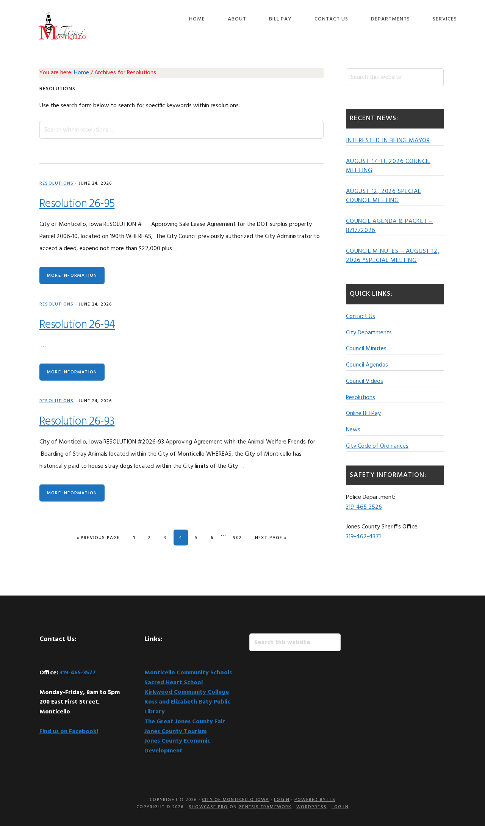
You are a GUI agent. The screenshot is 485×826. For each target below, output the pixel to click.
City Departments (369, 333)
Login (281, 800)
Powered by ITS (314, 800)
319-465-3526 (364, 507)
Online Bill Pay (363, 413)
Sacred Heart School (173, 683)
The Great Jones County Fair (184, 722)
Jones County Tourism (175, 732)
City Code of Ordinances (377, 446)
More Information (72, 275)
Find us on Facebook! (68, 732)
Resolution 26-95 (76, 204)
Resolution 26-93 (76, 421)
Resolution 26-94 (77, 325)
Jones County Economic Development (177, 746)
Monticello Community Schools (188, 673)
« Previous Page (98, 538)
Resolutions (56, 183)
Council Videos (364, 381)
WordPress (311, 807)
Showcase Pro (208, 807)
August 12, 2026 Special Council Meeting (383, 196)
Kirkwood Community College (186, 692)
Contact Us (360, 316)
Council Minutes (366, 349)
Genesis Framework (264, 807)
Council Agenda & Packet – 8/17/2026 (389, 225)
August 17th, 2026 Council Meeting (388, 166)
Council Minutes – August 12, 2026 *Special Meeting (392, 255)
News (353, 430)
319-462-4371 (363, 537)
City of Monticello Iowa (62, 25)
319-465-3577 (77, 673)
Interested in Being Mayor (388, 141)
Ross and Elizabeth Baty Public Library (187, 707)
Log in (340, 807)
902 (239, 538)
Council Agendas (367, 365)
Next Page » (271, 538)
